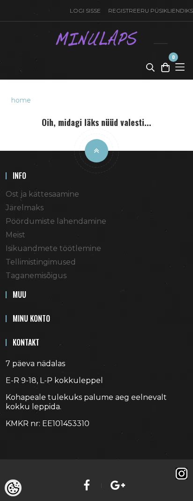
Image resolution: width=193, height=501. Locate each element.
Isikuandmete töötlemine (53, 248)
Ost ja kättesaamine (42, 194)
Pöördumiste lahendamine (56, 221)
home (21, 100)
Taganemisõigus (36, 275)
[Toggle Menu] (179, 67)
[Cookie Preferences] (13, 487)
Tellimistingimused (41, 262)
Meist (15, 234)
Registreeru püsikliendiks (150, 10)
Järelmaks (25, 207)
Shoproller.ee (22, 440)
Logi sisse (85, 10)
